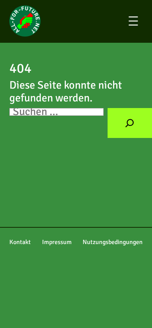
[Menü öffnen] (138, 21)
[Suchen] (130, 123)
